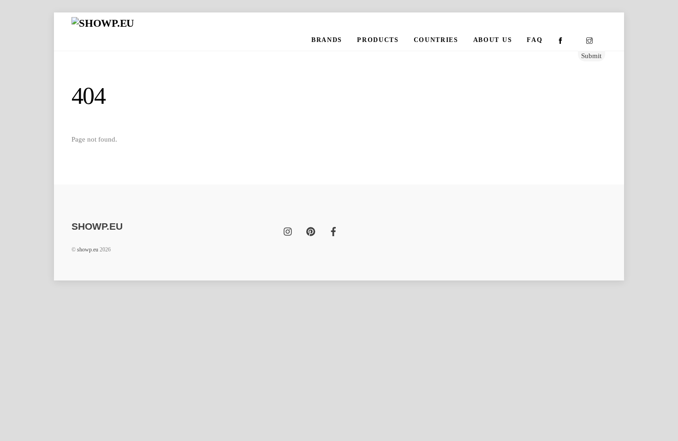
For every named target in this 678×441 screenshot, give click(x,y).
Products (377, 39)
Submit (591, 56)
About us (492, 39)
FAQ (534, 39)
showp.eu (87, 249)
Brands (326, 39)
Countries (436, 39)
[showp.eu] (102, 23)
